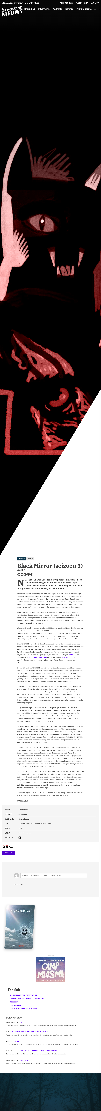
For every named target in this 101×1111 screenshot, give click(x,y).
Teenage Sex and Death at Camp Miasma (28, 999)
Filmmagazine (84, 9)
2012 (22, 1022)
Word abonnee (66, 3)
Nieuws (69, 9)
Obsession (14, 1002)
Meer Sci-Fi (8, 853)
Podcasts (57, 9)
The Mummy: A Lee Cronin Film (23, 1009)
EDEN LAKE (67, 657)
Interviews (44, 9)
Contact (95, 3)
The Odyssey (15, 1005)
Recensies (29, 9)
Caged (16, 1041)
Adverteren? (82, 3)
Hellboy (24, 1060)
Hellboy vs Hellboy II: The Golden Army (38, 1051)
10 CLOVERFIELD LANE (38, 657)
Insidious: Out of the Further (23, 995)
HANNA (72, 655)
